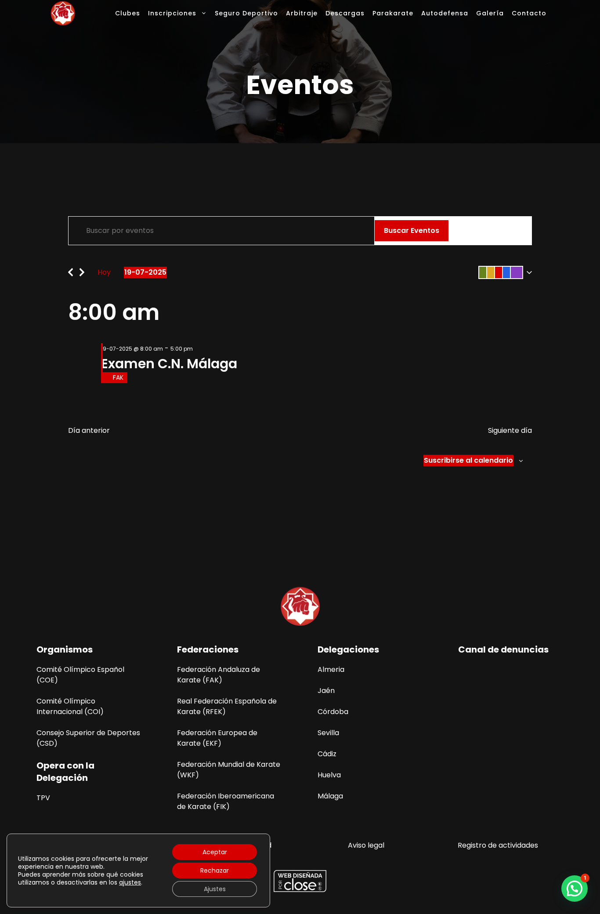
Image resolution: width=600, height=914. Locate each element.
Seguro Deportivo (246, 13)
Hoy (104, 272)
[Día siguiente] (82, 270)
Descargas (345, 13)
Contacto (529, 13)
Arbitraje (302, 13)
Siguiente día (510, 430)
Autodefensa (444, 13)
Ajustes (215, 889)
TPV (43, 798)
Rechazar (214, 870)
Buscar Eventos (411, 230)
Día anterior (89, 430)
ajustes (130, 882)
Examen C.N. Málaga (169, 363)
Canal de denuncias (503, 649)
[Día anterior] (70, 270)
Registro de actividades (498, 845)
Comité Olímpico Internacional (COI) (70, 706)
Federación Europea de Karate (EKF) (217, 738)
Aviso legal (366, 845)
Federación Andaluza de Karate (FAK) (218, 674)
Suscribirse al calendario (468, 460)
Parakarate (392, 13)
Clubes (127, 13)
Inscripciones (172, 13)
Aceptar (214, 852)
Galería (490, 13)
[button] (503, 272)
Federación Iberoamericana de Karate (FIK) (225, 801)
